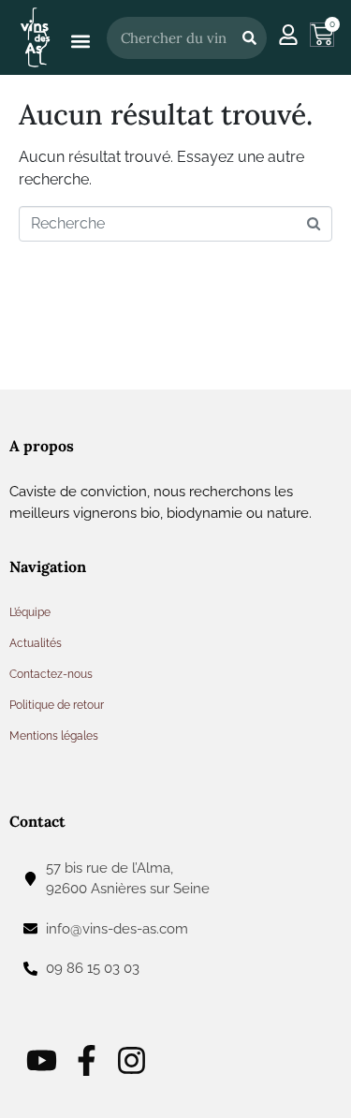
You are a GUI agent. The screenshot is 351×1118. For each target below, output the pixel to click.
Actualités (35, 643)
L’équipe (30, 612)
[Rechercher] (249, 38)
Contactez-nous (51, 674)
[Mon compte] (288, 34)
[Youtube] (41, 1060)
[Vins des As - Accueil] (35, 36)
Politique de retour (56, 705)
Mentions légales (53, 736)
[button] (80, 41)
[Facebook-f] (86, 1060)
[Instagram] (131, 1060)
